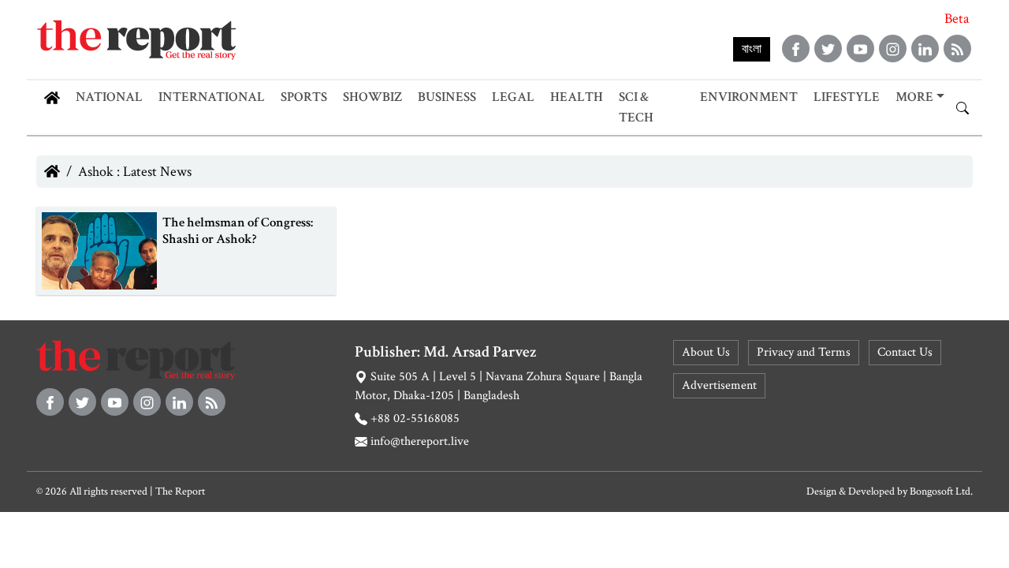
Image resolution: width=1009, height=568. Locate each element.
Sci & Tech (636, 107)
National (109, 97)
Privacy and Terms (804, 352)
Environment (749, 97)
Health (576, 97)
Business (447, 97)
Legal (513, 97)
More (914, 97)
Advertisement (719, 385)
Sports (304, 97)
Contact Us (905, 352)
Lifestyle (847, 97)
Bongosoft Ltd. (941, 491)
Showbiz (372, 97)
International (211, 97)
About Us (706, 352)
